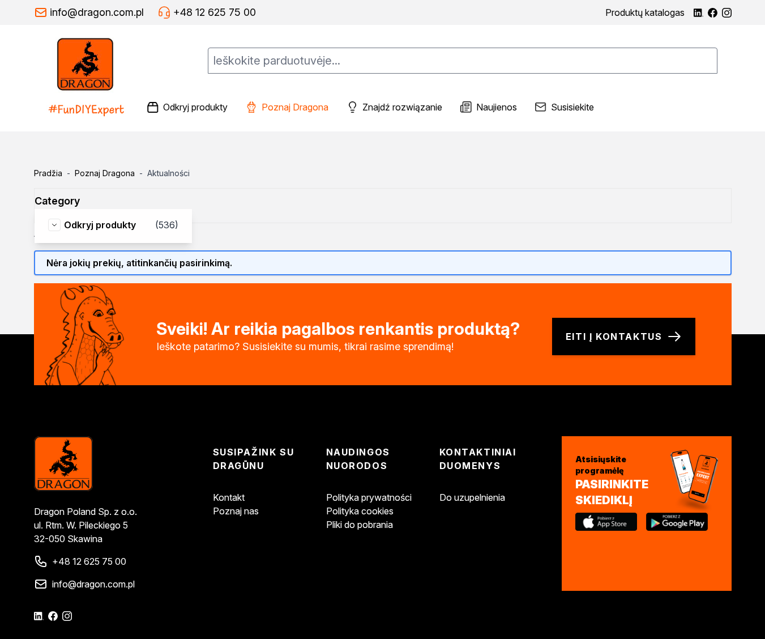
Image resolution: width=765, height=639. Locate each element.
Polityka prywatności (369, 497)
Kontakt (229, 497)
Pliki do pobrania (359, 524)
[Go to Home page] (86, 78)
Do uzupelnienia (472, 497)
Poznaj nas (236, 511)
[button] (64, 201)
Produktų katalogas (645, 12)
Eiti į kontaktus (614, 336)
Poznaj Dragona (105, 173)
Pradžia (48, 173)
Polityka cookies (360, 511)
